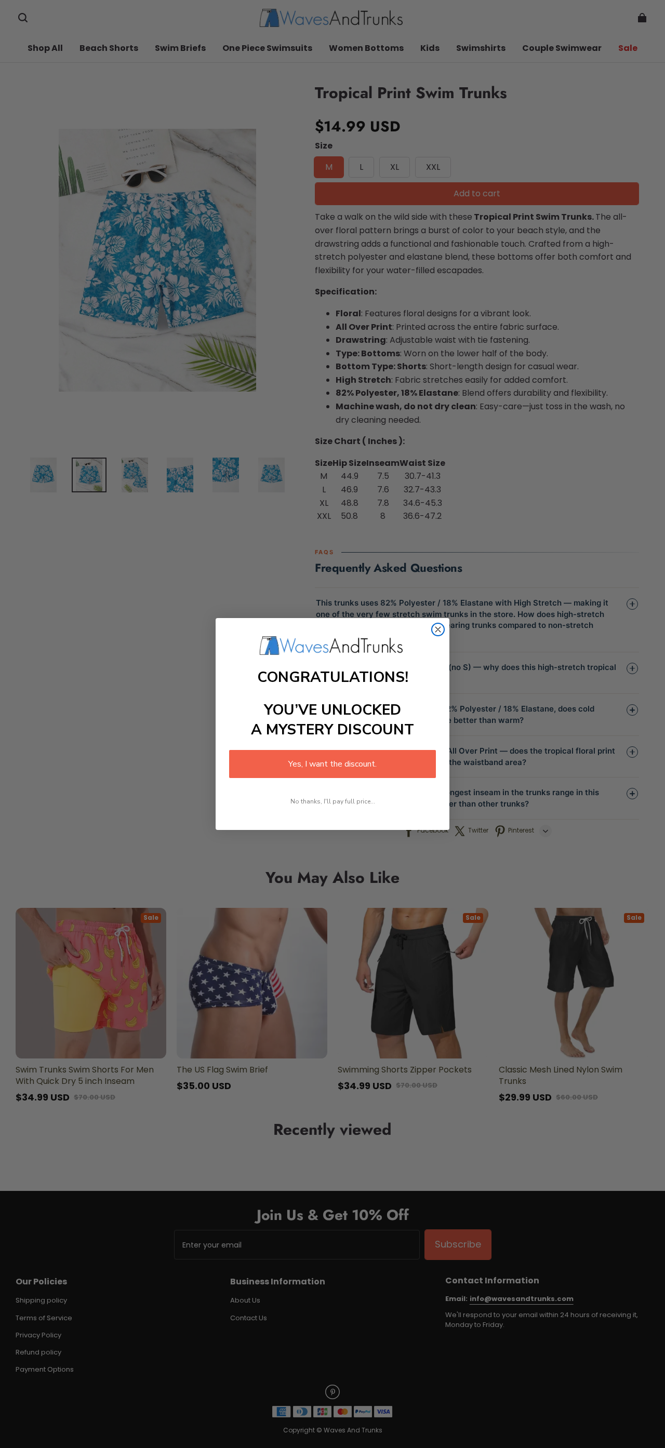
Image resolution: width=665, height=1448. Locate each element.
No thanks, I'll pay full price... (332, 801)
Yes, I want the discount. (332, 764)
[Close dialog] (438, 629)
